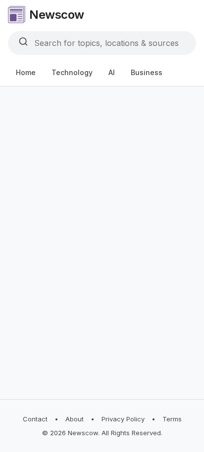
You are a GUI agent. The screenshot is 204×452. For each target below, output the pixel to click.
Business (146, 72)
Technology (72, 72)
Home (26, 72)
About (74, 419)
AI (111, 72)
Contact (35, 419)
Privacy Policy (123, 419)
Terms (172, 419)
